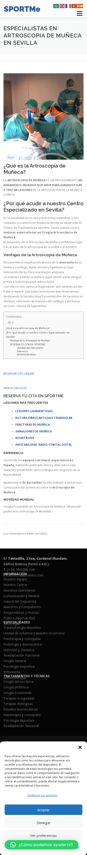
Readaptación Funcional (21, 655)
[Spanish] (80, 6)
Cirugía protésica (16, 687)
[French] (68, 6)
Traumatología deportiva (22, 627)
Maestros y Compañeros (22, 607)
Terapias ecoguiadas (19, 698)
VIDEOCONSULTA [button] (15, 388)
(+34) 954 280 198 (21, 569)
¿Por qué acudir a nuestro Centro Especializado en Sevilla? (38, 334)
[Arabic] (56, 6)
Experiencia (22, 351)
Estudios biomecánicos (20, 709)
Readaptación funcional (21, 726)
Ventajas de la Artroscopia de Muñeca (30, 340)
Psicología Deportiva (19, 666)
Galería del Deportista (19, 601)
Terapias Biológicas (18, 703)
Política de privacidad (19, 618)
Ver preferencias (43, 835)
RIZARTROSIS (24, 438)
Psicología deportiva (18, 720)
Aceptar (43, 810)
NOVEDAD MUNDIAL (26, 354)
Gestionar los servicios (42, 795)
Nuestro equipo (15, 579)
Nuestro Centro (15, 584)
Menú (79, 13)
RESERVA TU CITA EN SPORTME (27, 344)
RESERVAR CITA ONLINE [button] (18, 374)
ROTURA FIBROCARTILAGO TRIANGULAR (43, 418)
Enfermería (11, 672)
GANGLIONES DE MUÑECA (33, 431)
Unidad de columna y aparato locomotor (34, 633)
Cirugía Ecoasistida (17, 692)
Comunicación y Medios (21, 596)
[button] (80, 747)
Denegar (44, 822)
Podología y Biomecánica (22, 644)
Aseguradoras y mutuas (21, 612)
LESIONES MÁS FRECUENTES (30, 348)
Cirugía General (14, 661)
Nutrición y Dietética (18, 650)
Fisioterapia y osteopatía (22, 638)
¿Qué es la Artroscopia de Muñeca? (28, 328)
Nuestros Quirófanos (19, 590)
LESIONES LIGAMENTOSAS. (34, 411)
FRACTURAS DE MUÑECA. (33, 425)
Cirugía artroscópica (18, 681)
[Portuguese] (74, 6)
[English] (62, 6)
